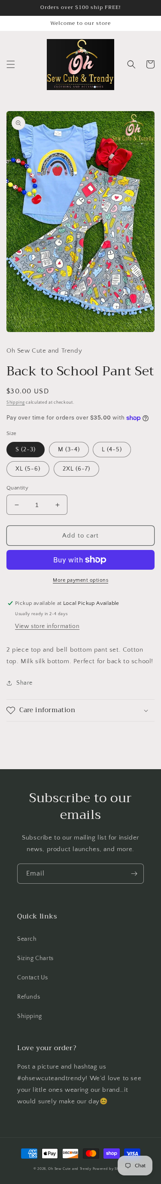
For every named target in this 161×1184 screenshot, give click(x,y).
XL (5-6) (27, 468)
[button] (10, 64)
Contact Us (32, 977)
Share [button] (24, 683)
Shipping (15, 402)
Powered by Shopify (110, 1169)
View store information (47, 626)
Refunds (28, 997)
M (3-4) (69, 449)
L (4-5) (112, 449)
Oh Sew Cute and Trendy (69, 1169)
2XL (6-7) (76, 468)
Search (27, 939)
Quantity (17, 488)
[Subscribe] (134, 874)
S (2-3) (25, 449)
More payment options (80, 580)
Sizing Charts (35, 958)
